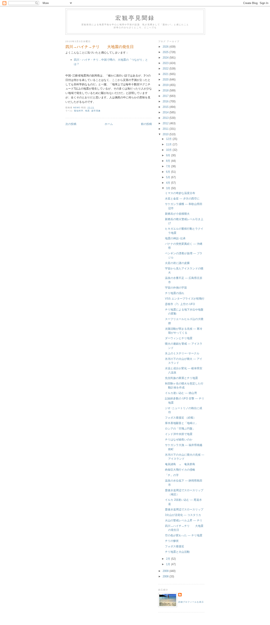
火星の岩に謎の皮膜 (177, 263)
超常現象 (96, 111)
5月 (168, 177)
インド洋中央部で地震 (178, 434)
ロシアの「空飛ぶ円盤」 (180, 428)
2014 (166, 112)
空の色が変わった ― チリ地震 (183, 535)
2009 (166, 571)
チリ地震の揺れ (174, 293)
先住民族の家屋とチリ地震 (181, 378)
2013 (166, 117)
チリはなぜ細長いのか (178, 439)
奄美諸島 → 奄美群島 (180, 464)
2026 (166, 46)
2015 (166, 106)
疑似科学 (78, 111)
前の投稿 (146, 124)
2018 (166, 90)
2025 (166, 52)
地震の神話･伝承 (175, 238)
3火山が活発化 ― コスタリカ (183, 515)
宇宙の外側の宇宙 (176, 287)
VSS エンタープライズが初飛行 (184, 298)
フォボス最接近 (174, 546)
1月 (168, 564)
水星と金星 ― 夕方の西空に (182, 198)
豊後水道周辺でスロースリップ (184, 509)
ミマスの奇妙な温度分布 (180, 193)
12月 (169, 139)
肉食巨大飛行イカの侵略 (180, 469)
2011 (166, 128)
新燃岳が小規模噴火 (177, 213)
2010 (166, 134)
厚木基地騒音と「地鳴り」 (181, 423)
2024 (166, 57)
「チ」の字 (172, 475)
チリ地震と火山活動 (177, 551)
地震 (87, 111)
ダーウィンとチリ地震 (178, 338)
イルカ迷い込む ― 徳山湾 (181, 393)
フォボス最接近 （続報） (180, 417)
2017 (166, 96)
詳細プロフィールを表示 (191, 602)
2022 (166, 68)
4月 (168, 182)
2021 (166, 74)
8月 (168, 160)
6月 (168, 171)
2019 (166, 85)
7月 (168, 166)
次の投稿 (70, 124)
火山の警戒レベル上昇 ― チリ (183, 520)
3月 (168, 188)
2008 (166, 576)
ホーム (109, 124)
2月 (168, 558)
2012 (166, 123)
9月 (168, 155)
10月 (169, 149)
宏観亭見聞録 (135, 17)
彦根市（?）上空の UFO (180, 304)
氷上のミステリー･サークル (182, 353)
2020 (166, 79)
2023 (166, 63)
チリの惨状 (172, 540)
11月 (169, 144)
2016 (166, 101)
